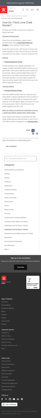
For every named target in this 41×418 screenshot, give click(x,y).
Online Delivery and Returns (14, 170)
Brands (3, 324)
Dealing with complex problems (15, 218)
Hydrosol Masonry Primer (13, 62)
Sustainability (9, 194)
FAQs (3, 349)
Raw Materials (9, 245)
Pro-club (7, 214)
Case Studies (5, 321)
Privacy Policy (6, 361)
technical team (33, 121)
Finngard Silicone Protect (13, 90)
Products (7, 182)
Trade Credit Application (9, 383)
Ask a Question (11, 146)
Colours (7, 178)
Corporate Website (7, 308)
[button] (23, 9)
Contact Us (5, 333)
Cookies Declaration (8, 380)
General (7, 174)
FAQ (2, 16)
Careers (4, 315)
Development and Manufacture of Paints (18, 233)
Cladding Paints (6, 390)
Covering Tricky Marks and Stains (16, 221)
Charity (3, 318)
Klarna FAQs (5, 367)
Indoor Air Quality (10, 198)
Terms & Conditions (8, 364)
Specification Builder (8, 386)
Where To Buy (6, 336)
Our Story (4, 302)
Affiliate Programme (8, 371)
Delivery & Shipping (7, 339)
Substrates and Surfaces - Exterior (17, 16)
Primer (6, 206)
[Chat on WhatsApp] (9, 406)
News (3, 311)
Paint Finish (8, 202)
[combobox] (20, 158)
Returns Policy (6, 342)
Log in (20, 3)
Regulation (8, 237)
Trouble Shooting (10, 190)
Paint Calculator (6, 374)
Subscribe (20, 267)
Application (8, 186)
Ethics (6, 249)
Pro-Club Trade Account (9, 345)
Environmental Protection (13, 241)
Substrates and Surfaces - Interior (16, 225)
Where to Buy (9, 210)
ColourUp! (4, 377)
